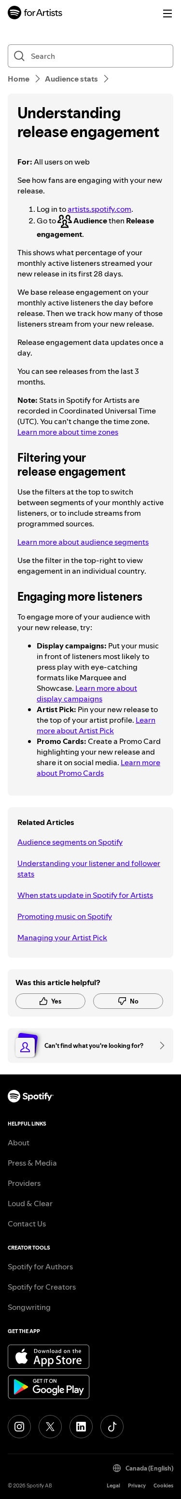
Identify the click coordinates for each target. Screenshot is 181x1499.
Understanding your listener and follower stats (88, 868)
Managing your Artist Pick (62, 937)
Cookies (163, 1485)
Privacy (137, 1485)
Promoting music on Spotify (64, 916)
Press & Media (32, 1162)
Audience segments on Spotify (70, 842)
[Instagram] (19, 1426)
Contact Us (27, 1223)
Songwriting (29, 1307)
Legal (113, 1485)
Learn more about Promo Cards (98, 767)
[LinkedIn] (81, 1426)
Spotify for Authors (40, 1266)
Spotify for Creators (42, 1286)
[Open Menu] (167, 13)
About (18, 1142)
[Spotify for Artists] (35, 14)
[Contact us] (159, 1045)
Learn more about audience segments (83, 541)
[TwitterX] (50, 1426)
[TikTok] (112, 1426)
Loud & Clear (30, 1203)
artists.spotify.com (99, 209)
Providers (24, 1183)
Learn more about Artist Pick (96, 725)
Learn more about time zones (67, 431)
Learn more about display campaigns (87, 693)
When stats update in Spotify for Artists (85, 895)
